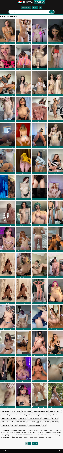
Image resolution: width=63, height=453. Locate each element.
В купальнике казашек (40, 411)
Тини (44, 425)
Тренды (35, 7)
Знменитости (20, 421)
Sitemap (60, 450)
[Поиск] (51, 11)
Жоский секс (23, 418)
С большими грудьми (34, 421)
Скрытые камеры (34, 425)
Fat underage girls (7, 421)
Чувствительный (35, 418)
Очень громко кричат (9, 418)
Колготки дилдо (55, 411)
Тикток (33, 2)
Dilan (3, 415)
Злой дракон (16, 411)
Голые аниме (26, 411)
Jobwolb (46, 421)
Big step (14, 425)
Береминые (5, 425)
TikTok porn (5, 450)
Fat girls (55, 418)
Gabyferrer (46, 418)
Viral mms (54, 421)
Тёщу (49, 415)
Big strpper (22, 425)
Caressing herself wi (39, 415)
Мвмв (55, 415)
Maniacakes (5, 411)
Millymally (27, 415)
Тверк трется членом (14, 415)
